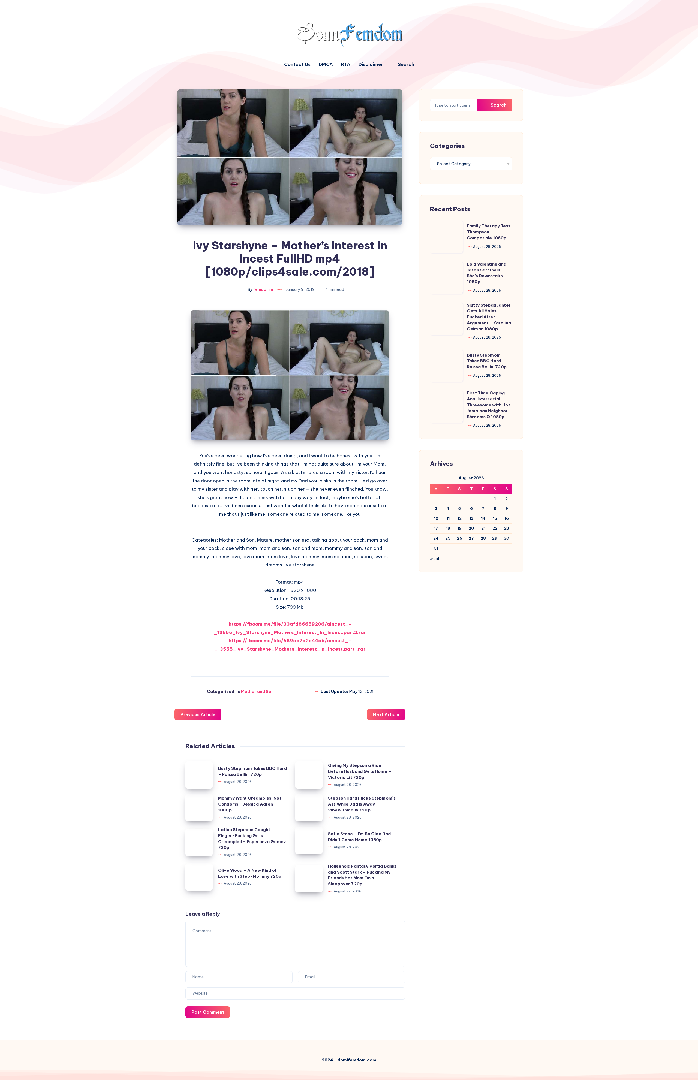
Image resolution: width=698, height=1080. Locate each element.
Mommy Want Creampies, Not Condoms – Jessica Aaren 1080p (249, 804)
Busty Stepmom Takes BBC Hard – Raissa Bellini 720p (487, 361)
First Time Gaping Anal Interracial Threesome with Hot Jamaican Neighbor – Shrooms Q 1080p (489, 404)
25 (447, 538)
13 (471, 518)
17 (436, 528)
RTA (345, 64)
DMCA (326, 64)
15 (495, 518)
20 (471, 528)
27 (471, 538)
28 (483, 538)
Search (497, 105)
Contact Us (297, 64)
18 (448, 528)
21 (483, 528)
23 (506, 528)
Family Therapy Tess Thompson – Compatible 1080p (488, 231)
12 (460, 518)
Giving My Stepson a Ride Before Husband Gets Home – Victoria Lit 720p (359, 771)
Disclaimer (371, 64)
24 (436, 538)
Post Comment (207, 1012)
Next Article (386, 714)
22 (494, 528)
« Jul (434, 559)
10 (436, 518)
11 (448, 518)
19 (459, 528)
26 (459, 538)
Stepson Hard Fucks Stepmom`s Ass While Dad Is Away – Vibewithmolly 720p (362, 804)
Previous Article (197, 714)
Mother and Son (257, 691)
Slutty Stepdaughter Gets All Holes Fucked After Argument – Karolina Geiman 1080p (489, 317)
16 (506, 518)
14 (483, 518)
